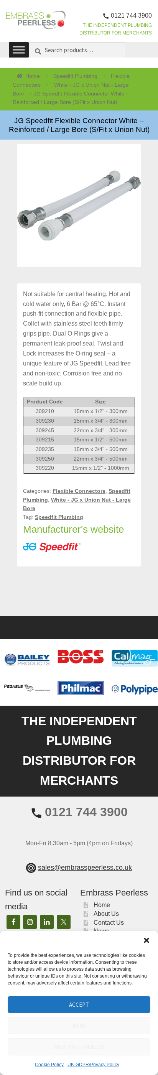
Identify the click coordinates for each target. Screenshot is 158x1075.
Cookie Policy (49, 1064)
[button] (146, 940)
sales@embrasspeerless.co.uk (85, 867)
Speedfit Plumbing (75, 76)
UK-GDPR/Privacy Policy (93, 1064)
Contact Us (109, 922)
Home (32, 76)
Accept (79, 1004)
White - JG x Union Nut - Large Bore (71, 89)
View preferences (79, 1046)
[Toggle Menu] (19, 50)
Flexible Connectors (79, 491)
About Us (106, 913)
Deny (79, 1025)
